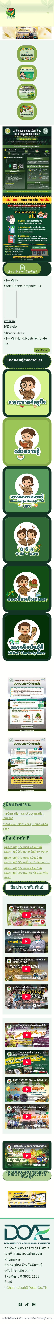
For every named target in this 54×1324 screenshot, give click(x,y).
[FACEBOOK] (20, 1304)
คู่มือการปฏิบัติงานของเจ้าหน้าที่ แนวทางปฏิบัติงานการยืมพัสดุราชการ (26, 849)
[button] (23, 36)
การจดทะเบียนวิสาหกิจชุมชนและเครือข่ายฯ (25, 826)
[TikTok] (27, 1304)
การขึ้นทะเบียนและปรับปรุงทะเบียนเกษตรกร (23, 816)
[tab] (22, 268)
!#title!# (9, 321)
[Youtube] (34, 1304)
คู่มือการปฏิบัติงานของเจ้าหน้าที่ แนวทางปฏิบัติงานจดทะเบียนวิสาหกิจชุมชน (26, 873)
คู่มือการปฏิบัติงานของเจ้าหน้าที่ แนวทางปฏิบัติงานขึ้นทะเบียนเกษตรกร (27, 860)
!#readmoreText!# (14, 333)
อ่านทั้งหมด (41, 350)
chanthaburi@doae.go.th (26, 1288)
